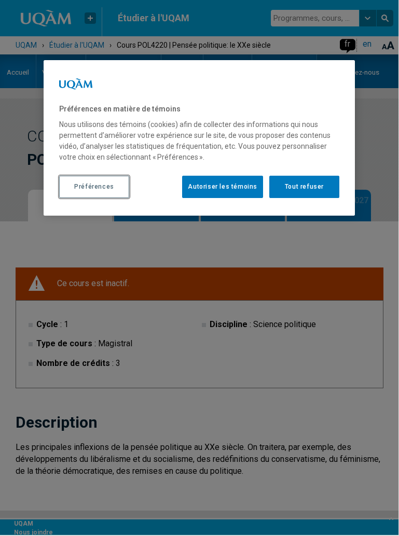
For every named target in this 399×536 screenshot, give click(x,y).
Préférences (94, 186)
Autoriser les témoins (222, 186)
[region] (199, 138)
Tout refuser (304, 186)
